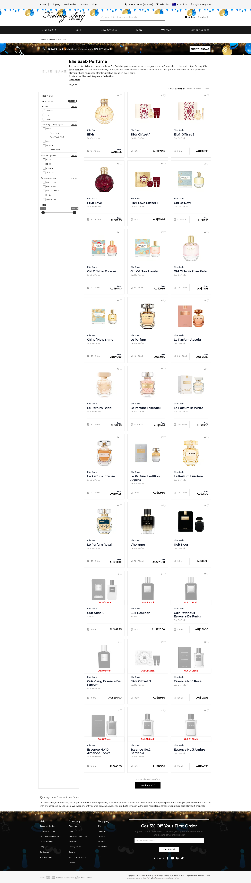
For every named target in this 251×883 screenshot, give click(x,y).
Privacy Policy (75, 847)
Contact (84, 4)
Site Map (101, 841)
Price (207, 89)
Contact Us (44, 852)
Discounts (102, 831)
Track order (70, 4)
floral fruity (54, 133)
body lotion (51, 182)
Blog (94, 4)
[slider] (43, 212)
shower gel (51, 199)
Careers (72, 862)
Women (166, 30)
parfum (49, 195)
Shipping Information (49, 831)
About (43, 4)
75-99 (48, 164)
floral (48, 128)
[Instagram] (172, 858)
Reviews (101, 836)
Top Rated (190, 89)
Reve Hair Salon (46, 857)
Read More (74, 79)
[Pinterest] (177, 858)
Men (139, 30)
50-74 (48, 159)
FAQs (72, 84)
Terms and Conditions (78, 836)
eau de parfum (52, 191)
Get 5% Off (169, 849)
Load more (147, 785)
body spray (51, 186)
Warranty (73, 841)
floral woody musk (57, 137)
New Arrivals (108, 30)
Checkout (203, 17)
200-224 (50, 172)
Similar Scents (200, 30)
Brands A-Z (49, 30)
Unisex (48, 119)
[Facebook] (167, 858)
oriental (49, 145)
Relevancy (179, 89)
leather (49, 141)
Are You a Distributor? (78, 857)
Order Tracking (46, 841)
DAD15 (54, 49)
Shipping (55, 4)
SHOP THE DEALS (200, 49)
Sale (78, 30)
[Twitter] (182, 858)
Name (199, 89)
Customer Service (47, 826)
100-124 (49, 168)
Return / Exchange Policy (50, 836)
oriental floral (55, 150)
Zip (99, 826)
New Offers (102, 847)
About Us (73, 826)
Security (72, 852)
